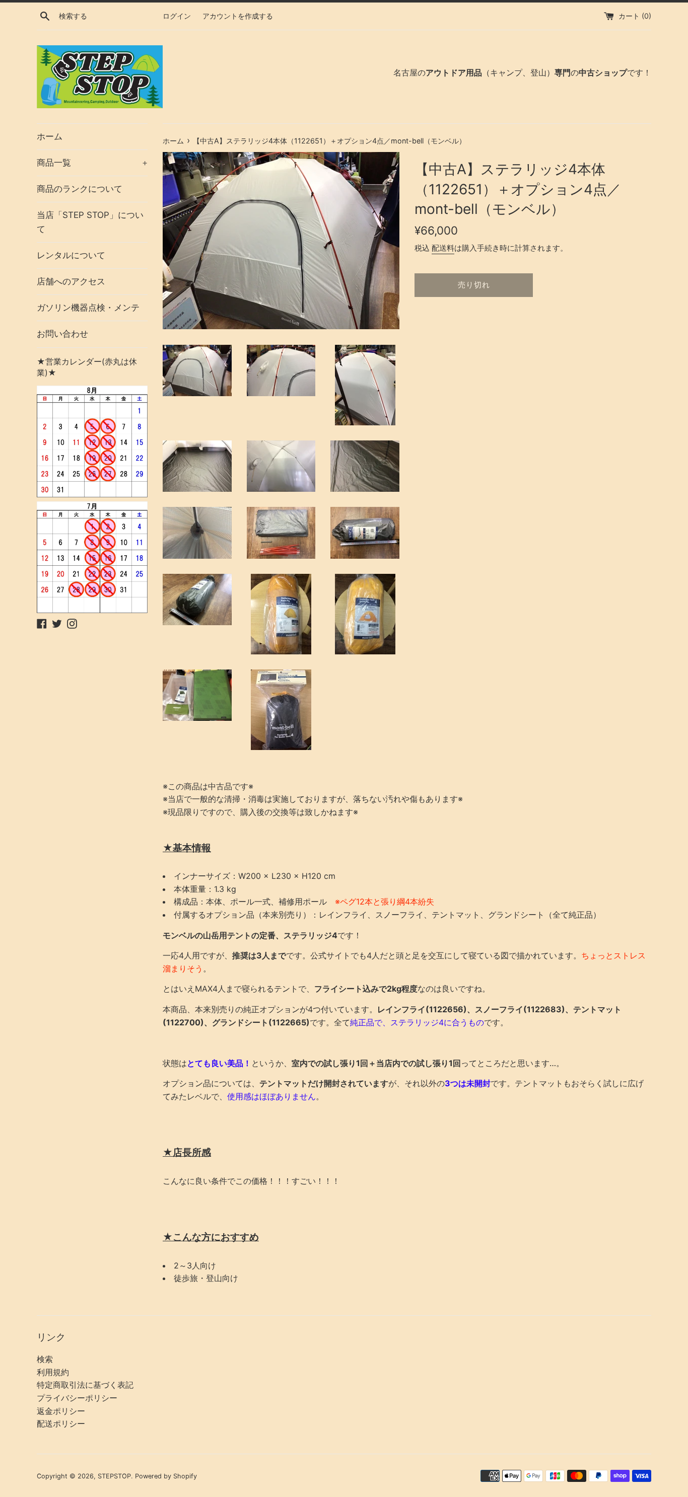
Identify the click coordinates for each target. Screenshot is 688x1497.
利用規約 (53, 1372)
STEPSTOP (114, 1476)
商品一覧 (92, 163)
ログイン (177, 16)
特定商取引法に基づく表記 (85, 1385)
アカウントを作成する (237, 16)
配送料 (443, 248)
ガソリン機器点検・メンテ (88, 308)
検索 (45, 1359)
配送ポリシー (61, 1423)
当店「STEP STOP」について (90, 222)
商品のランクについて (79, 189)
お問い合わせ (62, 334)
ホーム (49, 136)
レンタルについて (71, 255)
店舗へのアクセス (71, 281)
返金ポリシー (61, 1411)
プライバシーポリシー (77, 1398)
